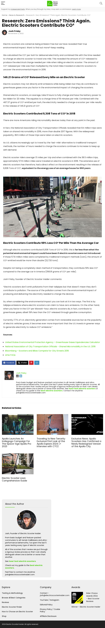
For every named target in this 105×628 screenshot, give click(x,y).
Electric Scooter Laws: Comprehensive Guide (14, 479)
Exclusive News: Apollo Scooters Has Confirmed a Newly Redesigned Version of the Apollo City (86, 442)
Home (4, 15)
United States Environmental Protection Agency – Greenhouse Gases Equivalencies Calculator (52, 342)
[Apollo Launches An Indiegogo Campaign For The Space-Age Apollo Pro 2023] (18, 415)
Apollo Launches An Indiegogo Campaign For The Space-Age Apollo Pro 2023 (16, 442)
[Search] (101, 3)
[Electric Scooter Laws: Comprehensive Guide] (18, 455)
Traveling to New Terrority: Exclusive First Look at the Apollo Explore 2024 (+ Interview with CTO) (51, 442)
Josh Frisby (14, 31)
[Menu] (3, 3)
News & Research (16, 15)
